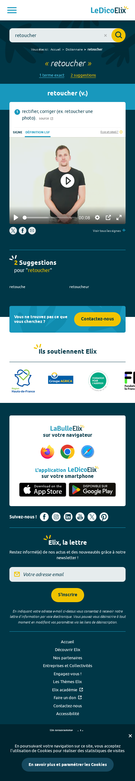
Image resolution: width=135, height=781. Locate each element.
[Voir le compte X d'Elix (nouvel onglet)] (92, 516)
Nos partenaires (67, 657)
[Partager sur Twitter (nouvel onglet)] (13, 232)
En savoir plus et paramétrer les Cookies (68, 765)
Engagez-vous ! (68, 673)
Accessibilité (67, 713)
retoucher (95, 49)
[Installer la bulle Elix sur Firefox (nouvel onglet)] (48, 452)
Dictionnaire (74, 49)
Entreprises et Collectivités (67, 665)
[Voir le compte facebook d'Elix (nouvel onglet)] (44, 516)
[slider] (49, 218)
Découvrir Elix (67, 649)
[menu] (12, 10)
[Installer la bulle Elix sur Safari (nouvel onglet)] (87, 452)
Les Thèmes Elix (67, 681)
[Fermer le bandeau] (130, 736)
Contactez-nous (97, 319)
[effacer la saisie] (105, 35)
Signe (17, 132)
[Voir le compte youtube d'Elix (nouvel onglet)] (80, 516)
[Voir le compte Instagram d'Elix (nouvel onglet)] (56, 516)
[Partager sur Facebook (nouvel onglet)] (22, 232)
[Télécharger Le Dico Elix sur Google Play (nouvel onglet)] (92, 490)
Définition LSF (37, 132)
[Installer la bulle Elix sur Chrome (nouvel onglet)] (68, 452)
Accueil (56, 49)
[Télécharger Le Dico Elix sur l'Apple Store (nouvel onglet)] (42, 490)
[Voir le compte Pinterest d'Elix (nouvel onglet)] (104, 516)
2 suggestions (83, 75)
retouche (17, 286)
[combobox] (67, 35)
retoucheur (79, 286)
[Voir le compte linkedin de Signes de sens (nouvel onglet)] (68, 516)
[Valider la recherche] (118, 35)
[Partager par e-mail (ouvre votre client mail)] (32, 232)
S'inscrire (67, 595)
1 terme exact (51, 75)
